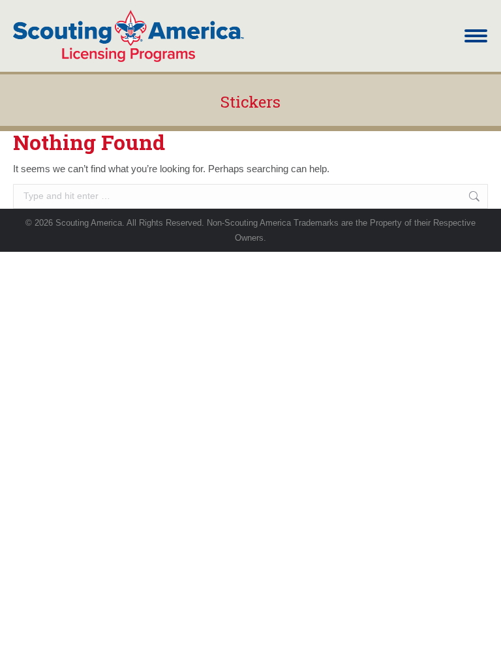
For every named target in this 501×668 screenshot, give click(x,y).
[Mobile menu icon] (476, 36)
